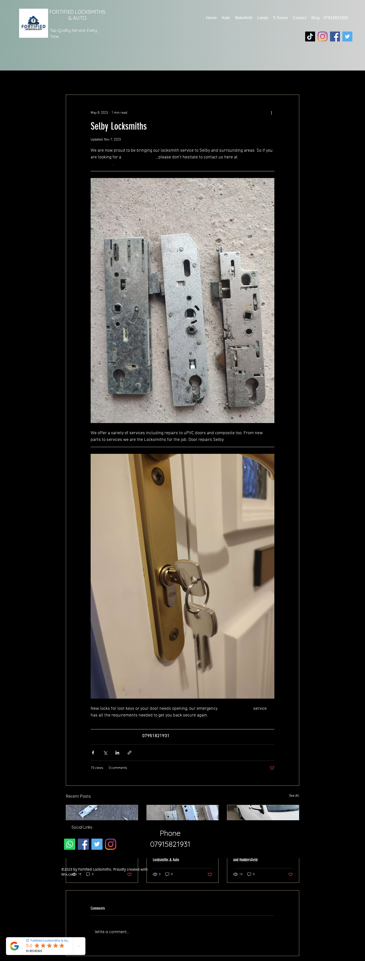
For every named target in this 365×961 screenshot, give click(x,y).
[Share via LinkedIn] (117, 752)
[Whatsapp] (69, 844)
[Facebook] (335, 36)
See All (294, 796)
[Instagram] (323, 36)
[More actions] (271, 113)
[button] (225, 18)
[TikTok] (310, 36)
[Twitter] (347, 36)
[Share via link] (129, 752)
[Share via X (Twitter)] (105, 752)
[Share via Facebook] (93, 752)
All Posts (75, 79)
